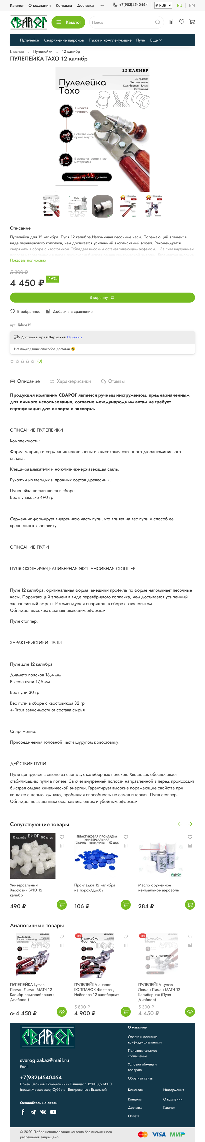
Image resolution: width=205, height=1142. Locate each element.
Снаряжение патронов (64, 40)
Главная (17, 51)
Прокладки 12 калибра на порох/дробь (94, 887)
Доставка (85, 5)
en (192, 5)
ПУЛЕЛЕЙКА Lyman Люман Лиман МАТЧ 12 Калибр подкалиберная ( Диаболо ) (32, 992)
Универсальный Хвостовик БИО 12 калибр (26, 890)
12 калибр (71, 51)
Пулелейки (29, 40)
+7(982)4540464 (133, 4)
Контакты (64, 5)
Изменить (74, 337)
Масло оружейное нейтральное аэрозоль (158, 887)
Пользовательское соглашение (142, 1053)
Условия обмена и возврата (142, 1067)
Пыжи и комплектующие (110, 40)
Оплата (133, 1115)
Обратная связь (140, 1078)
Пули (140, 40)
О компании (39, 5)
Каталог (17, 5)
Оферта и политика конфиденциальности (145, 1039)
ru (179, 5)
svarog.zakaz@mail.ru (44, 1060)
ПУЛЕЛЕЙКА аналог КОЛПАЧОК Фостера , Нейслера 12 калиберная (96, 989)
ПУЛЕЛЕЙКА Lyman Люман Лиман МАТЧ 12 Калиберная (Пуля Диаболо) (159, 992)
